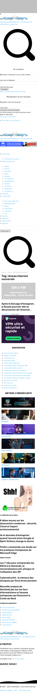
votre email (3, 108)
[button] (18, 269)
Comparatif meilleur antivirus (13, 368)
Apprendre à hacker (10, 380)
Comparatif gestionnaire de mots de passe (18, 373)
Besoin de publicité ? (11, 388)
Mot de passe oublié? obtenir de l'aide (12, 91)
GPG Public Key (24, 690)
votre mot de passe (6, 87)
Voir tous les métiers (8, 483)
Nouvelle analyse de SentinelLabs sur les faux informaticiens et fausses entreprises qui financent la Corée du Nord (15, 592)
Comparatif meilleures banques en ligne (17, 378)
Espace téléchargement (12, 363)
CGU (15, 690)
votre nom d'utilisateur (7, 80)
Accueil (4, 272)
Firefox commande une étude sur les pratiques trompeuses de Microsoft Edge (18, 550)
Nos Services (8, 383)
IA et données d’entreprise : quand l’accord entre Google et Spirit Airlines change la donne (17, 538)
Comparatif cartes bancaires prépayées (17, 375)
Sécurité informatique (11, 353)
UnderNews (5, 314)
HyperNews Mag (9, 360)
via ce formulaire (18, 659)
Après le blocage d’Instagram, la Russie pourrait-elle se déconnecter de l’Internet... (18, 306)
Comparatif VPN (9, 358)
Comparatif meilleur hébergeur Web (16, 365)
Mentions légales (6, 690)
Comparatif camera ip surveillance (15, 370)
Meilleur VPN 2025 (10, 355)
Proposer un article (10, 385)
